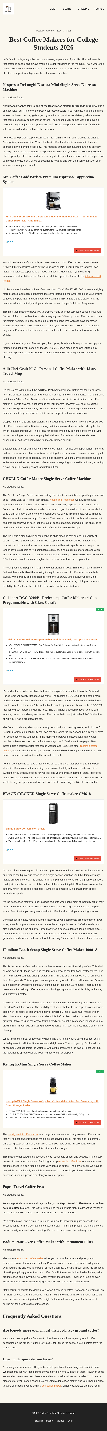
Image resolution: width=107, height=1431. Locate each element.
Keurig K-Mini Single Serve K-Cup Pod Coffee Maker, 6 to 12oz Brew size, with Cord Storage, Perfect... (52, 1103)
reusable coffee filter (69, 1161)
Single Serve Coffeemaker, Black (25, 828)
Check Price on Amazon (88, 250)
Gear (53, 9)
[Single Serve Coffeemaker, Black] (53, 813)
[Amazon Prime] (53, 241)
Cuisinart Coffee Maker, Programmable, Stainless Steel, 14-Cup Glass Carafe (51, 639)
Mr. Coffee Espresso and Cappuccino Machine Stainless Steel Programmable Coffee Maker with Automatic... (51, 218)
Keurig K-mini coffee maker (23, 1134)
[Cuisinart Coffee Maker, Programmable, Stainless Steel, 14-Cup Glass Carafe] (53, 624)
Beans (67, 9)
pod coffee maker (51, 1385)
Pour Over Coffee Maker (30, 1258)
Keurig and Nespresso (62, 499)
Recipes (99, 9)
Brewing (83, 9)
